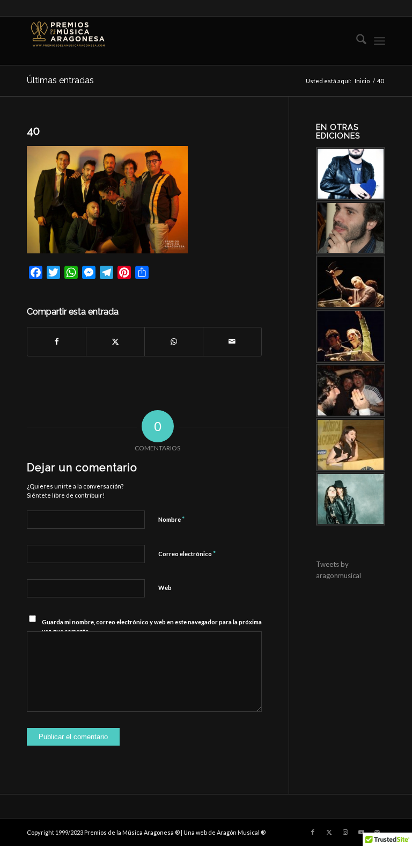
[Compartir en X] (115, 341)
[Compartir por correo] (232, 341)
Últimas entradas (60, 80)
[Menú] (379, 40)
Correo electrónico (187, 553)
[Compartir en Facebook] (56, 341)
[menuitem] (355, 41)
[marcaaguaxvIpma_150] (67, 41)
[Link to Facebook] (313, 832)
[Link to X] (329, 832)
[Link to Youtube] (361, 832)
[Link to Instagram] (345, 832)
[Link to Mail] (377, 832)
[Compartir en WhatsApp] (174, 341)
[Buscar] (355, 41)
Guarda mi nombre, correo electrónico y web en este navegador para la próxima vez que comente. (152, 626)
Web (165, 587)
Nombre (171, 519)
